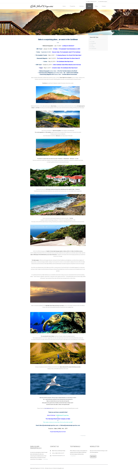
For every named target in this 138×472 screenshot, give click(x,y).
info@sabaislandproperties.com (58, 455)
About (89, 6)
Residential (93, 43)
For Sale (92, 41)
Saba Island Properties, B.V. (35, 468)
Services (81, 6)
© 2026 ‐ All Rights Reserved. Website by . (47, 468)
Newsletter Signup (103, 1)
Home (64, 6)
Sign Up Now (93, 456)
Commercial (93, 48)
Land (91, 45)
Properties (72, 6)
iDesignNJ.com (61, 468)
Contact (104, 6)
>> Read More (83, 435)
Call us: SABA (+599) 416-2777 (57, 453)
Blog (96, 6)
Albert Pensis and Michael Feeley (58, 450)
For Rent (92, 46)
